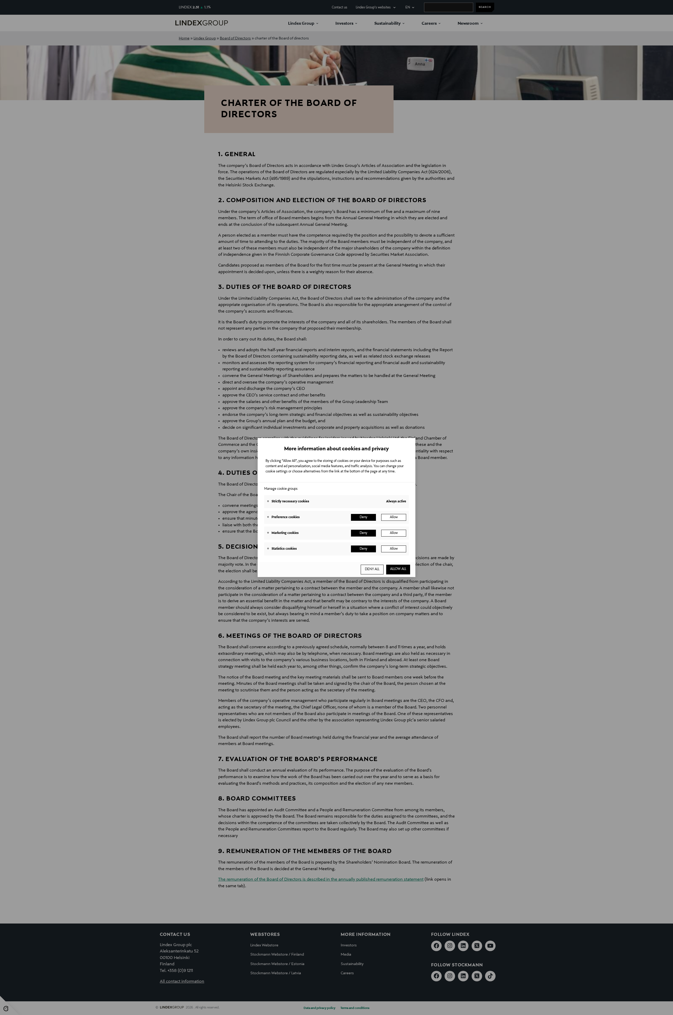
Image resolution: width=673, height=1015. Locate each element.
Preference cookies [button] (283, 517)
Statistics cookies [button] (282, 549)
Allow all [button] (398, 569)
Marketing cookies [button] (283, 533)
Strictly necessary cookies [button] (288, 501)
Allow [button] (394, 517)
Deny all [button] (372, 569)
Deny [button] (363, 517)
